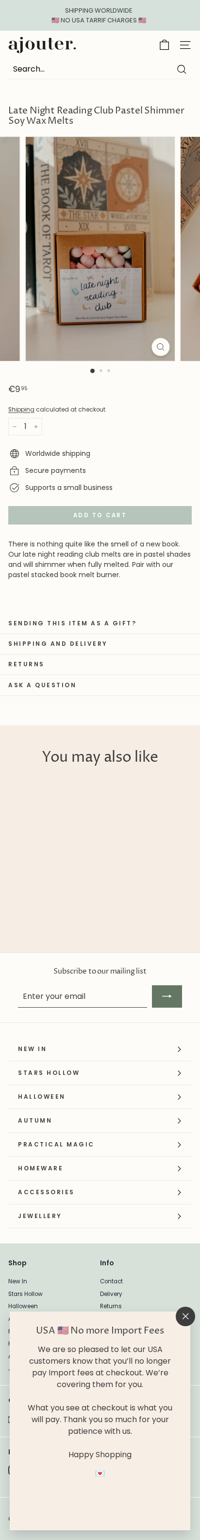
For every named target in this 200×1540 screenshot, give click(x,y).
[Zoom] (161, 347)
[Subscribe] (167, 996)
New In (17, 1281)
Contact (111, 1281)
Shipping (21, 409)
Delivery (111, 1294)
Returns (111, 1306)
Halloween (23, 1306)
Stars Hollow (25, 1294)
